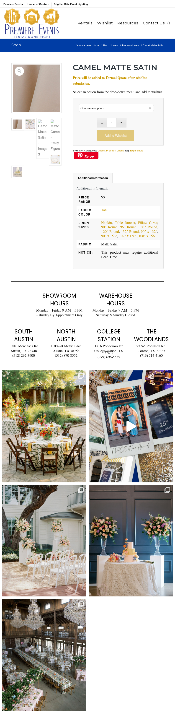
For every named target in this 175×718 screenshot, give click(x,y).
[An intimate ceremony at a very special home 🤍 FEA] (44, 541)
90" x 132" (149, 231)
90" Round (109, 226)
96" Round (128, 226)
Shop (16, 45)
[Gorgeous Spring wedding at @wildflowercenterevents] (44, 426)
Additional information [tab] (93, 178)
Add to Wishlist (116, 135)
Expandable (136, 150)
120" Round (110, 231)
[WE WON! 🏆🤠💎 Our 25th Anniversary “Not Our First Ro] (131, 426)
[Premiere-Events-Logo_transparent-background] (31, 23)
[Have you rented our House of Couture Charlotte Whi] (131, 541)
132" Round (130, 231)
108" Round (148, 226)
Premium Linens (115, 150)
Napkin (106, 222)
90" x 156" (109, 235)
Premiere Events (13, 4)
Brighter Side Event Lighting (71, 4)
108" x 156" (147, 235)
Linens (101, 150)
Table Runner (125, 222)
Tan (104, 209)
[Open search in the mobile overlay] (168, 23)
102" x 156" (128, 235)
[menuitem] (14, 5)
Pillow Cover (147, 222)
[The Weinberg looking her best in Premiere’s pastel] (44, 655)
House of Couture (38, 4)
